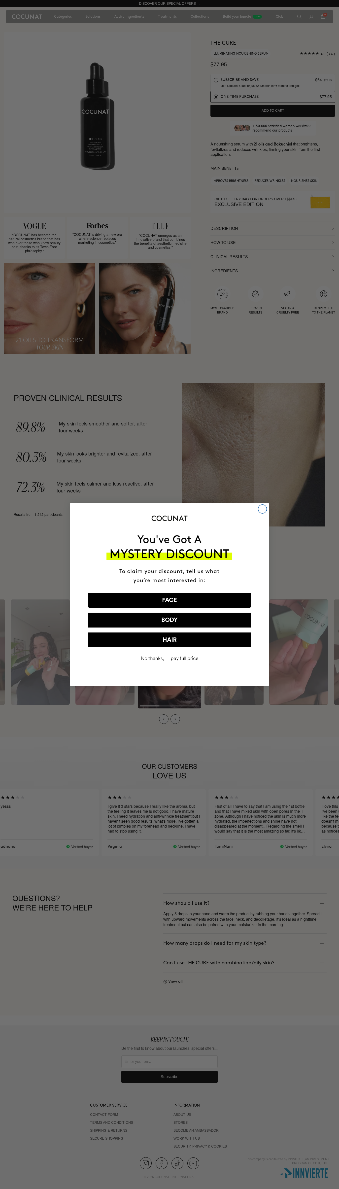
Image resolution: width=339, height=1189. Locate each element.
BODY (169, 620)
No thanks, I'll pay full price (170, 658)
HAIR (170, 640)
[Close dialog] (262, 509)
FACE (169, 600)
